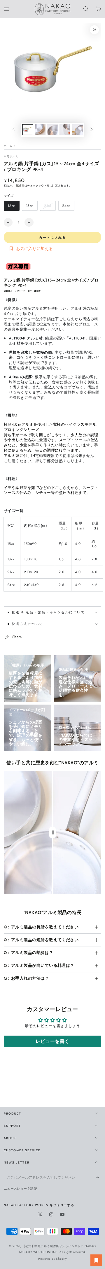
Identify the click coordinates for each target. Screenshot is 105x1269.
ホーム (8, 146)
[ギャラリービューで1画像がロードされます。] (27, 129)
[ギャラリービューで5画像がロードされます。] (77, 129)
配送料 (20, 185)
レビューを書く (52, 1041)
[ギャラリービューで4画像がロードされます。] (65, 129)
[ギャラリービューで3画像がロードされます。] (52, 129)
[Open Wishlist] (96, 1260)
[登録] (99, 1177)
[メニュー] (6, 9)
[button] (85, 9)
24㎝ (66, 207)
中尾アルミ (11, 156)
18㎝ (30, 207)
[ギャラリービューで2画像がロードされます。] (40, 129)
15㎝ (11, 207)
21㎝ (48, 207)
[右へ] (91, 129)
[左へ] (13, 129)
